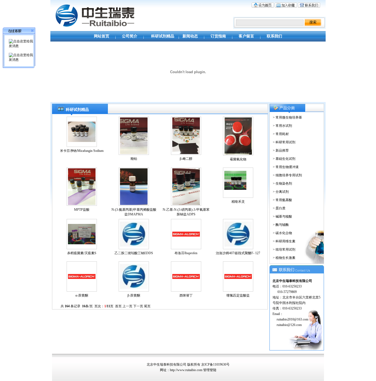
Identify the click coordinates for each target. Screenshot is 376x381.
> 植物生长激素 (283, 258)
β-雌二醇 (186, 159)
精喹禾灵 (238, 202)
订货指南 (218, 36)
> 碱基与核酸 (281, 216)
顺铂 (133, 159)
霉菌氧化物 (238, 159)
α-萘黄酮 (81, 295)
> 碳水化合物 (281, 233)
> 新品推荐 (280, 150)
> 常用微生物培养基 (286, 117)
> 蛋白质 (278, 208)
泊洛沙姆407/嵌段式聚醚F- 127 (238, 253)
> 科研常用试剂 (283, 142)
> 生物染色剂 (281, 183)
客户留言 (246, 36)
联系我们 (274, 36)
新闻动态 (190, 36)
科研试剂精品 (162, 36)
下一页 (138, 306)
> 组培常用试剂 (283, 249)
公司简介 (129, 36)
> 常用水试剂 (281, 126)
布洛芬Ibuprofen (186, 253)
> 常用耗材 (280, 134)
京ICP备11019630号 (215, 364)
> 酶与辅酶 (280, 225)
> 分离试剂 (280, 192)
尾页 (147, 306)
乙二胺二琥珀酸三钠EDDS (134, 253)
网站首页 (101, 36)
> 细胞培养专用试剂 (286, 175)
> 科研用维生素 (283, 241)
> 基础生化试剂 (283, 159)
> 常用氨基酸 (281, 200)
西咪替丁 (186, 295)
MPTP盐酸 (81, 210)
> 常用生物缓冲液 (285, 167)
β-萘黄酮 (133, 295)
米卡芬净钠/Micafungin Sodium (81, 151)
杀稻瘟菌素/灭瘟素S (81, 253)
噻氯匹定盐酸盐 (238, 295)
